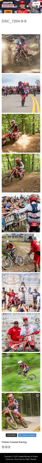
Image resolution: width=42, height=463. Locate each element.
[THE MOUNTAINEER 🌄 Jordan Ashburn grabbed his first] (21, 292)
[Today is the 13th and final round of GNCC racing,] (21, 93)
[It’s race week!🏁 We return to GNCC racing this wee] (21, 412)
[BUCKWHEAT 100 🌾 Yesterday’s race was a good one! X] (21, 332)
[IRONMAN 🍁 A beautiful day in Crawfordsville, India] (21, 53)
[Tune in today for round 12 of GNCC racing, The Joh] (21, 213)
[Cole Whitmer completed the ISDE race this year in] (21, 133)
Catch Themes (30, 459)
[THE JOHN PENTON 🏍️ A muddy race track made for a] (21, 173)
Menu (36, 3)
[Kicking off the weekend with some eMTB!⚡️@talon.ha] (21, 372)
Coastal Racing (24, 456)
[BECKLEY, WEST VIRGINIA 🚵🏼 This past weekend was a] (21, 252)
